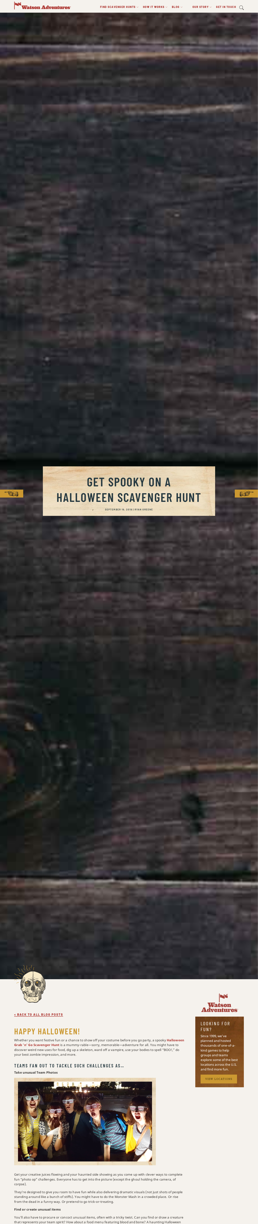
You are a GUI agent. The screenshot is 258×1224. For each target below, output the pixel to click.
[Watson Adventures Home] (42, 5)
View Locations (219, 1079)
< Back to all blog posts (38, 1014)
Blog (176, 6)
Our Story (200, 6)
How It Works (154, 6)
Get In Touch (226, 6)
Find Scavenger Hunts (118, 6)
